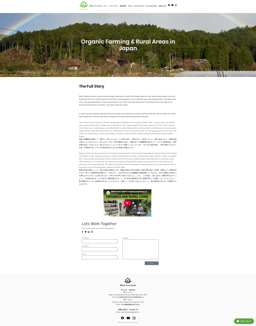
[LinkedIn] (89, 232)
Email (83, 254)
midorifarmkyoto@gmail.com (130, 312)
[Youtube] (172, 5)
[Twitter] (85, 232)
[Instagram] (176, 5)
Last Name (85, 246)
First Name (85, 238)
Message (125, 238)
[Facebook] (169, 5)
